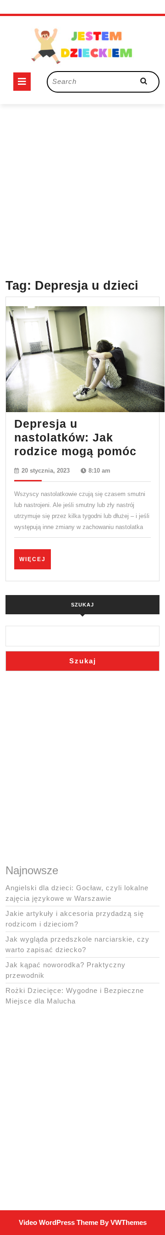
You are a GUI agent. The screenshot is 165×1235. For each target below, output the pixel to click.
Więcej (35, 559)
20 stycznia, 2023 (46, 470)
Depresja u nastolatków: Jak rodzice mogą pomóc (75, 437)
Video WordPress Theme (58, 1222)
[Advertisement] (82, 186)
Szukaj (82, 604)
